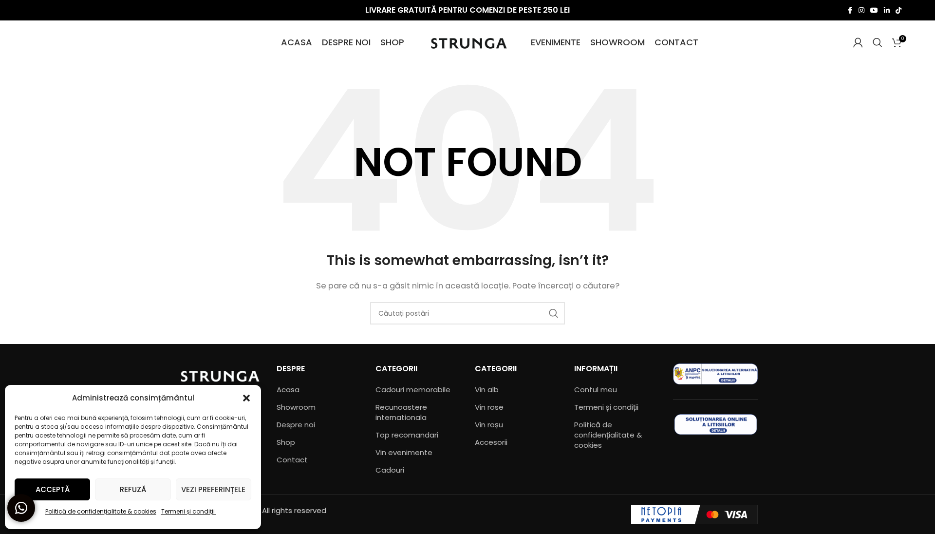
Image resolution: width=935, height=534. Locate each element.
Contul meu (595, 389)
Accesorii (491, 442)
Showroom (296, 407)
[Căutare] (877, 42)
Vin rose (489, 407)
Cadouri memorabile (412, 389)
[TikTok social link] (898, 10)
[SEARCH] (553, 313)
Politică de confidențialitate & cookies (100, 511)
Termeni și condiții (188, 511)
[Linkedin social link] (887, 10)
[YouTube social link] (874, 10)
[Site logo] (467, 42)
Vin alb (487, 389)
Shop (286, 442)
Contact (292, 460)
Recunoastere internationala (401, 412)
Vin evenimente (403, 452)
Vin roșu (489, 425)
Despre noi (296, 425)
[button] (246, 398)
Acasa (288, 389)
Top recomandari (406, 435)
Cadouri (389, 470)
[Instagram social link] (861, 10)
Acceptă (53, 489)
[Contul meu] (858, 42)
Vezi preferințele (213, 489)
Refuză (133, 489)
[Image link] (219, 375)
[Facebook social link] (850, 10)
